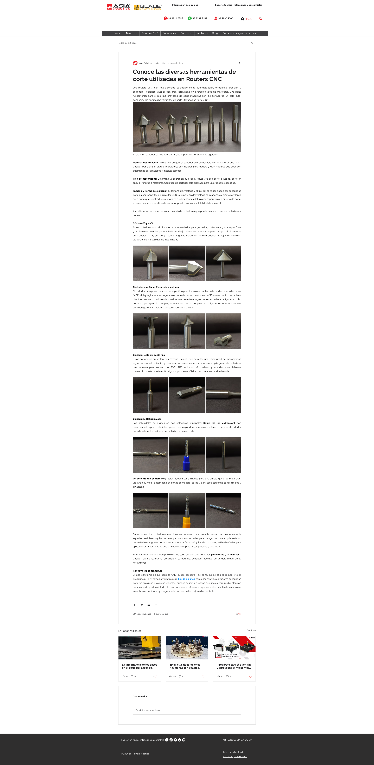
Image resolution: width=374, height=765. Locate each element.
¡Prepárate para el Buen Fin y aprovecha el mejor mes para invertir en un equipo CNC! (234, 666)
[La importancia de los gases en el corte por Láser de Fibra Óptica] (139, 647)
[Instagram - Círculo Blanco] (171, 739)
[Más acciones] (239, 63)
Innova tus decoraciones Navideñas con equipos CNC (184, 666)
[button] (261, 18)
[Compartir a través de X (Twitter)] (141, 605)
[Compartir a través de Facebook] (134, 605)
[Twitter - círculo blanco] (175, 739)
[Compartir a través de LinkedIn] (148, 605)
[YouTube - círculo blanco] (183, 739)
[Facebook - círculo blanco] (166, 739)
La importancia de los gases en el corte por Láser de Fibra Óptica (139, 666)
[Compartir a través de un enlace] (155, 605)
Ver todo (251, 630)
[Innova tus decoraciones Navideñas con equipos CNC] (187, 647)
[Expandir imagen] (150, 263)
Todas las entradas (127, 43)
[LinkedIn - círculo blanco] (179, 739)
